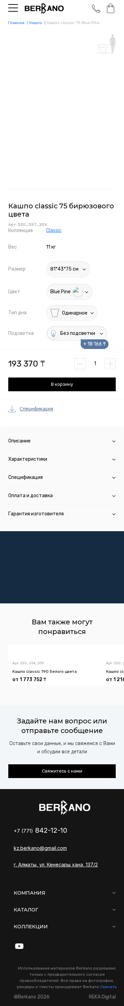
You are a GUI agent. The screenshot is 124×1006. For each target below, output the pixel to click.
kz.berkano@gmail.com (40, 848)
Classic (54, 230)
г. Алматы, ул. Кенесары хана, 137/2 (56, 864)
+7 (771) (40, 831)
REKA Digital (102, 997)
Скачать (108, 986)
